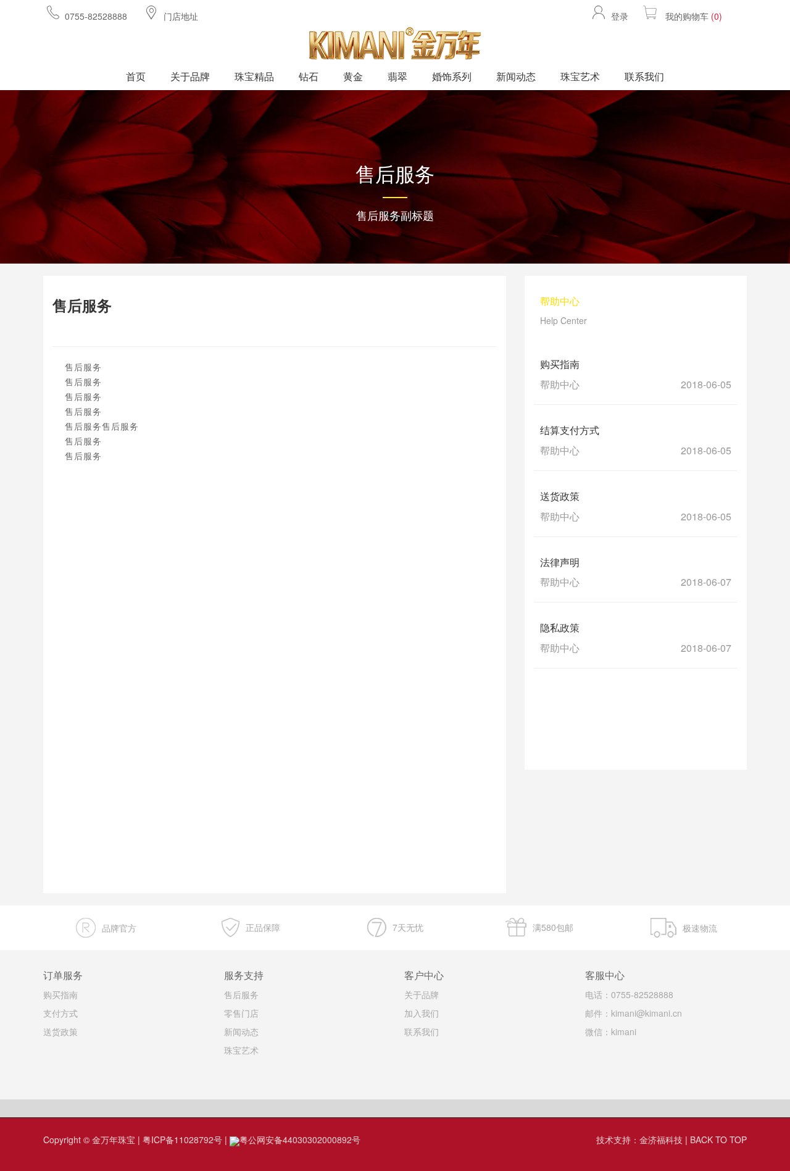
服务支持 (244, 975)
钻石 (308, 76)
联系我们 (644, 76)
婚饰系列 (452, 76)
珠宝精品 (254, 76)
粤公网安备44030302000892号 (299, 1139)
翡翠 (397, 76)
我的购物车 (693, 16)
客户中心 (424, 975)
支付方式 (60, 1013)
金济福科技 (661, 1139)
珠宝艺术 (580, 76)
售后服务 (241, 994)
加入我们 (421, 1013)
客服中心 (605, 975)
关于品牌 (190, 76)
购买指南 (60, 994)
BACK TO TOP (718, 1139)
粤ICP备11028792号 (182, 1139)
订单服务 (63, 975)
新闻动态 (516, 76)
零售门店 (241, 1013)
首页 (136, 76)
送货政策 (60, 1031)
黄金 (353, 76)
